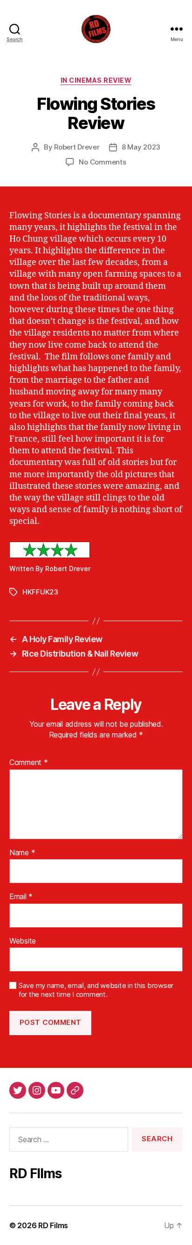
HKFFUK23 (40, 591)
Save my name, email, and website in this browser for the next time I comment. (96, 990)
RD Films (53, 1225)
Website (22, 941)
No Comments (102, 161)
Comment (28, 762)
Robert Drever (77, 147)
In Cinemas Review (96, 80)
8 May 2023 (141, 147)
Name (22, 853)
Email (21, 897)
